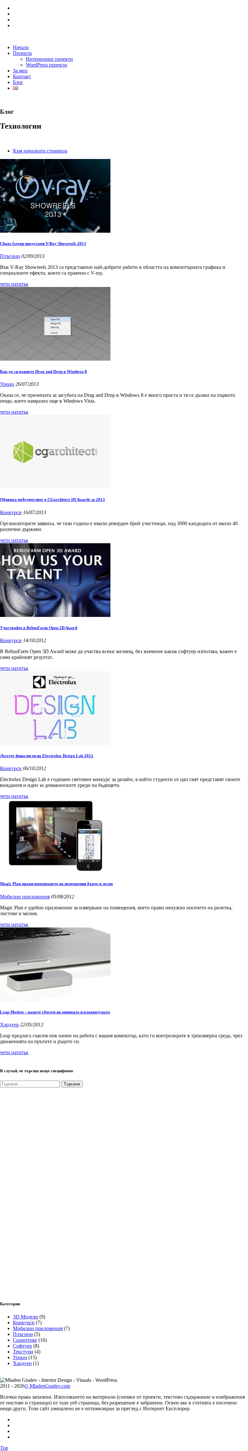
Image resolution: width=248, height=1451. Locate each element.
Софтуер (22, 1346)
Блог (18, 82)
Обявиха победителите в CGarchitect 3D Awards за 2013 (52, 499)
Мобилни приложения (25, 896)
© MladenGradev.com (47, 1386)
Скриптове (25, 1340)
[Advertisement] (48, 1190)
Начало (21, 47)
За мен (20, 70)
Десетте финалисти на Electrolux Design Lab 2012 (46, 755)
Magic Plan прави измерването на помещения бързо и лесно (56, 883)
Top (4, 1448)
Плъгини (10, 256)
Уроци (7, 384)
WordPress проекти (46, 65)
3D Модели (25, 1316)
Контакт (22, 76)
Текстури (23, 1351)
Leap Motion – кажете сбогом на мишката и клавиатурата (55, 1012)
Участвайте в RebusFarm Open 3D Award (38, 627)
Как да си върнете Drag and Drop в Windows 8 (43, 371)
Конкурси (11, 512)
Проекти (22, 53)
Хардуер (9, 1024)
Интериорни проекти (49, 59)
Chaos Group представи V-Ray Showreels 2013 (43, 243)
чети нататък (14, 284)
